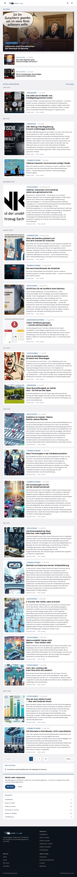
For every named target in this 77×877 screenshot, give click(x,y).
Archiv (20, 787)
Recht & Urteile (32, 285)
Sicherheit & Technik (33, 160)
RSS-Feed (10, 787)
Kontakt (42, 863)
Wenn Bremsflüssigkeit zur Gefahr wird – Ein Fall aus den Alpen (41, 389)
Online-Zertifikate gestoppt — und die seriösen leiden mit (39, 324)
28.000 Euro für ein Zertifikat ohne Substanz (45, 288)
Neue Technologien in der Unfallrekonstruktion (46, 453)
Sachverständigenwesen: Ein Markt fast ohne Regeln (37, 357)
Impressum (43, 857)
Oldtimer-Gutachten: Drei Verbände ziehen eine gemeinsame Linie (42, 191)
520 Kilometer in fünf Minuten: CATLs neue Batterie (48, 731)
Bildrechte (43, 866)
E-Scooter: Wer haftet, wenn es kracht (43, 601)
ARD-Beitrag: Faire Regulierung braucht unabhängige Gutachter (40, 128)
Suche (5, 860)
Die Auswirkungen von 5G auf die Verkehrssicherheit (37, 486)
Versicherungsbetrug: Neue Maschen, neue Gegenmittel (38, 532)
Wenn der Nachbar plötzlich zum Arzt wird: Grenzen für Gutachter (40, 239)
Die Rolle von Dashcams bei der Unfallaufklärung (47, 565)
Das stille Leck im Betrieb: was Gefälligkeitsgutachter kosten (39, 96)
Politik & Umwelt (32, 187)
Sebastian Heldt (30, 224)
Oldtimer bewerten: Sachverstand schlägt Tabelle (48, 163)
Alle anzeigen (70, 84)
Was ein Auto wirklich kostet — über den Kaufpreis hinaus (38, 700)
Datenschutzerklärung (47, 860)
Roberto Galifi (30, 112)
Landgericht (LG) (32, 235)
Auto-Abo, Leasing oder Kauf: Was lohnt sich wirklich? (39, 669)
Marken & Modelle (45, 847)
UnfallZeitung (31, 92)
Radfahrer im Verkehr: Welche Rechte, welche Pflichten (39, 418)
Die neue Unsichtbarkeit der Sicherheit (43, 268)
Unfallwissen (31, 124)
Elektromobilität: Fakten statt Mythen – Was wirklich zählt (39, 641)
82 (46, 759)
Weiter (69, 759)
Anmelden (6, 866)
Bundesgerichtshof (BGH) (35, 320)
